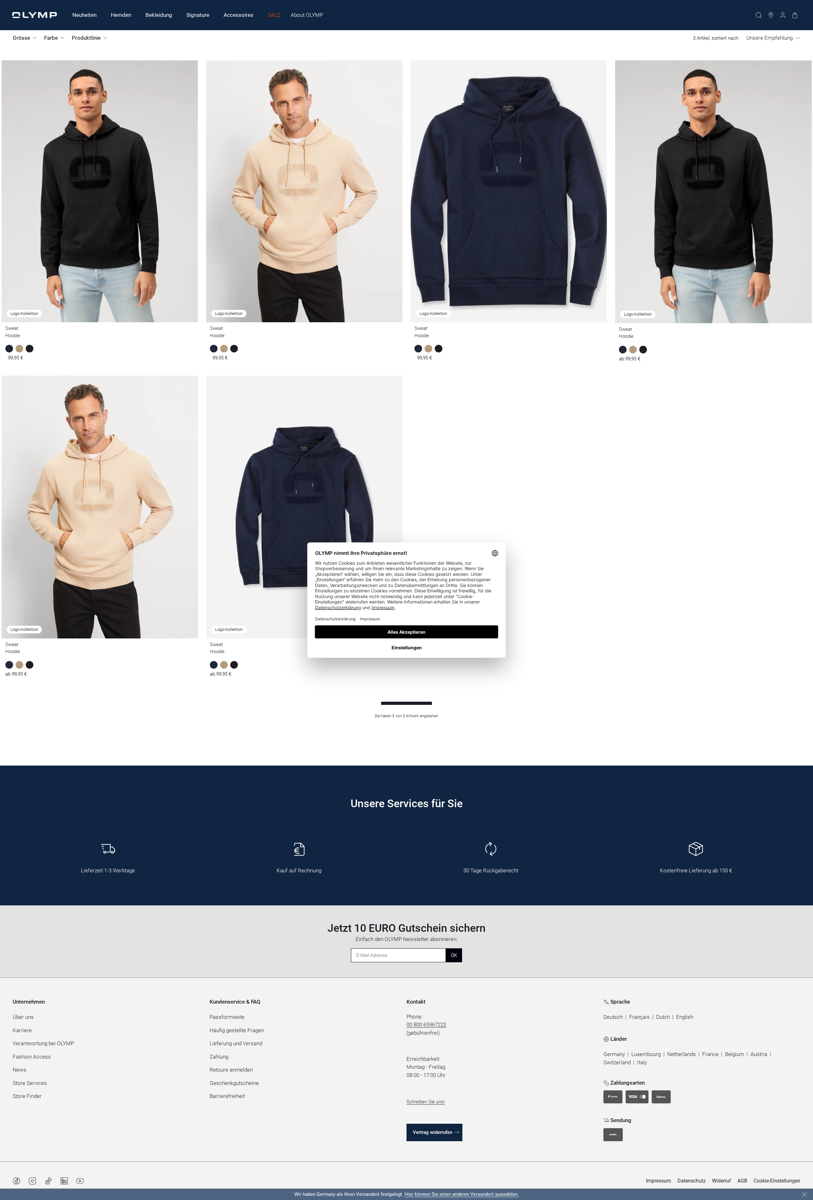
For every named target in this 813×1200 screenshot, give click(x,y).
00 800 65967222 (426, 1024)
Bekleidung (158, 15)
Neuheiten (84, 15)
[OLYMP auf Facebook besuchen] (16, 1181)
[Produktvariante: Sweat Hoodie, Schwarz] (643, 349)
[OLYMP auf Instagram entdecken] (32, 1181)
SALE (274, 15)
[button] (613, 1017)
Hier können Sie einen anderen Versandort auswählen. (462, 1194)
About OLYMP (307, 15)
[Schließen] (804, 1194)
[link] (614, 1054)
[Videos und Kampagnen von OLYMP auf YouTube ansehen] (80, 1181)
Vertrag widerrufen (432, 1132)
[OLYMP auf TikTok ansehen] (48, 1181)
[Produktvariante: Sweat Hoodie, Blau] (623, 349)
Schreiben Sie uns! (425, 1102)
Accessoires (238, 15)
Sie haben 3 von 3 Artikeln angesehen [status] (406, 716)
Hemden (121, 15)
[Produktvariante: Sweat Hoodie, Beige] (633, 349)
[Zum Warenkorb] (795, 15)
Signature (197, 15)
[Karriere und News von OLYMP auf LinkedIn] (64, 1181)
